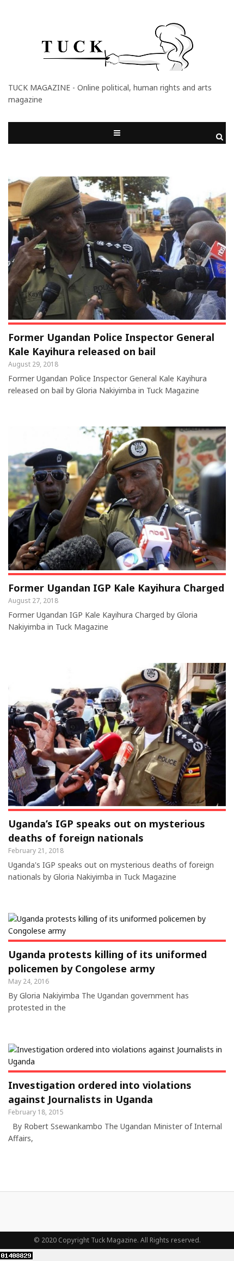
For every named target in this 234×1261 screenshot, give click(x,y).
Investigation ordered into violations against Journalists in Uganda (100, 1092)
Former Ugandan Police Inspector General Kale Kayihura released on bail (111, 344)
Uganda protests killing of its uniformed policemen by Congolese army (107, 961)
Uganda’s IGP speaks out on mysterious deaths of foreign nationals (106, 830)
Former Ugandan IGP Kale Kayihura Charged (116, 587)
